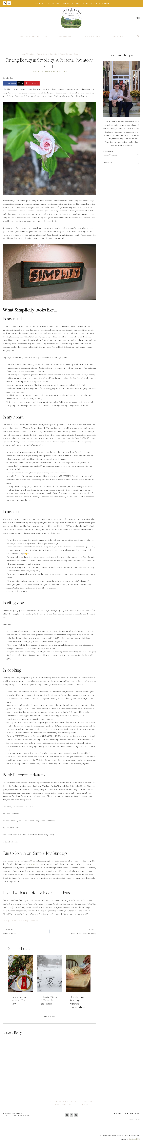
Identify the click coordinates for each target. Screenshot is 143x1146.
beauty (6, 921)
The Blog (85, 1104)
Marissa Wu (34, 864)
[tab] (45, 1016)
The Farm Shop (86, 1101)
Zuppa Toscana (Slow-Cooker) (82, 932)
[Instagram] (76, 1115)
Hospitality (62, 71)
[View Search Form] (138, 36)
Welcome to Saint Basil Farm (63, 1101)
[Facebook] (4, 3)
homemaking (23, 921)
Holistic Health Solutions (43, 71)
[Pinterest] (9, 3)
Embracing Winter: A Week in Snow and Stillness (49, 1000)
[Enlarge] (137, 64)
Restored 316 (134, 1139)
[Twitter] (71, 1115)
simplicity (34, 921)
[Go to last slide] (13, 984)
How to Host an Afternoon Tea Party (19, 1000)
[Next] (86, 984)
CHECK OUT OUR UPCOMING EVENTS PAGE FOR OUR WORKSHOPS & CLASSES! (71, 3)
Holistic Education (93, 36)
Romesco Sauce (9, 932)
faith (14, 921)
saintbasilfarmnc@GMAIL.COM (126, 1114)
